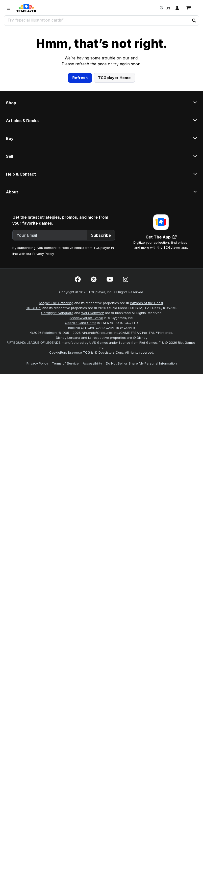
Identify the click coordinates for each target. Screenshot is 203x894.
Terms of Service (65, 432)
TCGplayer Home (114, 146)
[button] (194, 21)
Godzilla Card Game (80, 391)
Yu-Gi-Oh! (33, 376)
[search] (96, 20)
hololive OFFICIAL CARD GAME (91, 396)
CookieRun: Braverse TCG (69, 421)
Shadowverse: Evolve (86, 386)
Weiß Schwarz (92, 381)
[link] (26, 8)
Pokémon (49, 401)
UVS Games (98, 411)
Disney (142, 406)
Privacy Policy (43, 322)
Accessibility (92, 432)
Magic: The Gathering (56, 371)
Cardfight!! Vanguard (57, 381)
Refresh (80, 146)
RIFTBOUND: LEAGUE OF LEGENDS (34, 411)
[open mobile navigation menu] (8, 8)
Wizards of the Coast (146, 371)
